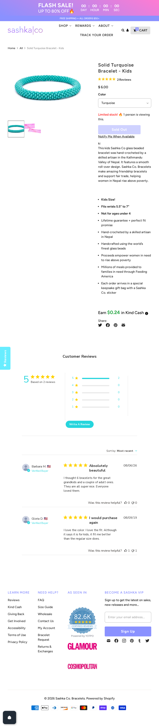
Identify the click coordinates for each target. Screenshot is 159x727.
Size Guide (45, 607)
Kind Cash (15, 607)
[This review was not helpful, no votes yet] (132, 503)
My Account (46, 628)
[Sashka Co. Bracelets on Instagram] (124, 641)
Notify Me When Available (116, 136)
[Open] (9, 717)
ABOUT (104, 26)
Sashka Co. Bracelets (70, 698)
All (21, 48)
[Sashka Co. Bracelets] (25, 30)
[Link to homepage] (82, 666)
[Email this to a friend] (123, 325)
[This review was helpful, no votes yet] (125, 503)
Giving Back (16, 614)
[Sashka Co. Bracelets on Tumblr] (139, 641)
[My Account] (127, 30)
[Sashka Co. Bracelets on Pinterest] (132, 641)
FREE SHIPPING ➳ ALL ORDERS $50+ (79, 18)
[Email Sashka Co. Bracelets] (108, 641)
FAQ (41, 600)
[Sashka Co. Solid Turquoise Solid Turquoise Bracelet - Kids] (47, 88)
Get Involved (16, 621)
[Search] (123, 30)
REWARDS (83, 26)
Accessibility (17, 628)
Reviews (13, 600)
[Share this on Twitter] (101, 325)
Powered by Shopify (100, 698)
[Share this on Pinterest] (115, 325)
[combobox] (121, 451)
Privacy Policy (17, 642)
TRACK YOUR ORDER (96, 35)
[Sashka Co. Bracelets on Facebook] (116, 641)
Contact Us (46, 621)
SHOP (63, 26)
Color (102, 94)
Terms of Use (17, 635)
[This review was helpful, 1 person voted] (125, 551)
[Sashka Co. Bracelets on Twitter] (147, 641)
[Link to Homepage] (82, 652)
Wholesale (45, 614)
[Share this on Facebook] (108, 325)
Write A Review (79, 424)
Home (11, 48)
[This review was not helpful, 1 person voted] (132, 551)
